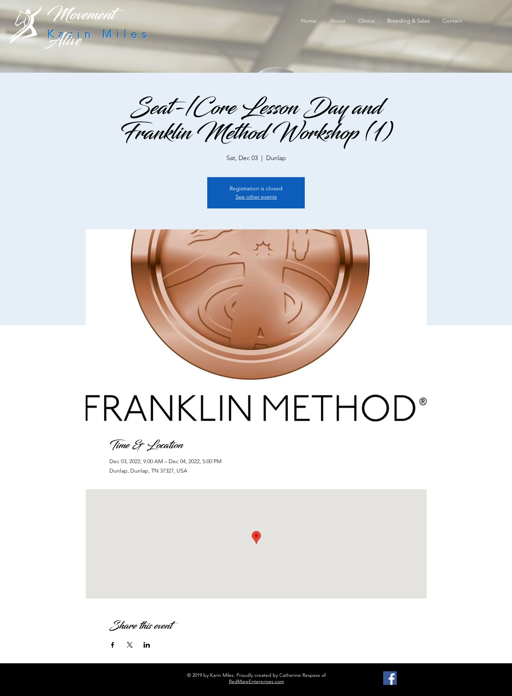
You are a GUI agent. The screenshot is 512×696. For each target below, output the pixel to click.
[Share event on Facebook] (112, 645)
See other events (256, 196)
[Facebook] (390, 678)
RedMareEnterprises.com (256, 681)
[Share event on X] (129, 645)
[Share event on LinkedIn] (146, 645)
